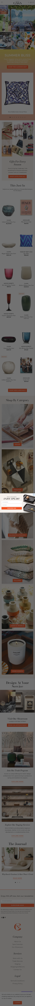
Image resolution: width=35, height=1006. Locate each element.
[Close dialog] (34, 495)
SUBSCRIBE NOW (11, 508)
